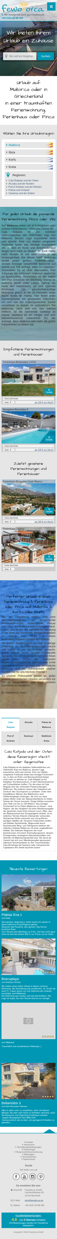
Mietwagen (29, 1154)
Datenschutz (29, 1159)
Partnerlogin (29, 1149)
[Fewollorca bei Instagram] (33, 1179)
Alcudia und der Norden (21, 183)
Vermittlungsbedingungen (29, 1147)
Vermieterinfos (29, 1157)
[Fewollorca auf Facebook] (16, 1179)
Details (49, 392)
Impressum (29, 1144)
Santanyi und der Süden (22, 193)
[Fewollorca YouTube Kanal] (25, 1179)
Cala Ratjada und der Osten (24, 180)
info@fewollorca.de (34, 1200)
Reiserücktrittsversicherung (29, 1152)
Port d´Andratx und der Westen (25, 187)
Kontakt (29, 1142)
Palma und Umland (19, 190)
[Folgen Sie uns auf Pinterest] (40, 1179)
